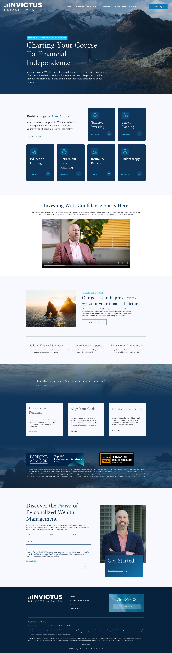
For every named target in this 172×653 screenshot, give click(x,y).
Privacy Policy (31, 561)
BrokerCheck (66, 625)
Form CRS (46, 622)
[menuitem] (69, 6)
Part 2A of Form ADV (35, 622)
